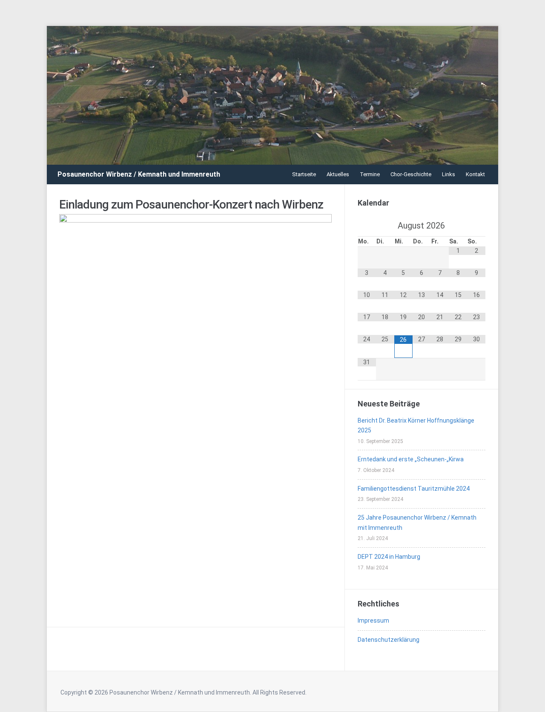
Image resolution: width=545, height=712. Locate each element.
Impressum (373, 620)
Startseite (304, 174)
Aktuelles (338, 174)
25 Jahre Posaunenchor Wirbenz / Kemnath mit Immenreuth (417, 522)
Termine (370, 174)
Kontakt (475, 174)
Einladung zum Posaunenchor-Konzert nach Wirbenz (191, 204)
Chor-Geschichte (410, 174)
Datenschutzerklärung (388, 639)
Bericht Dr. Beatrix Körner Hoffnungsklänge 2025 (416, 425)
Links (448, 174)
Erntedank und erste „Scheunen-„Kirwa (411, 459)
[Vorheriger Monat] (367, 225)
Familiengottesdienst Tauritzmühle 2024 (414, 488)
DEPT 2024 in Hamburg (389, 556)
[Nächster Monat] (476, 225)
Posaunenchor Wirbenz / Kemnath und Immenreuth (138, 174)
